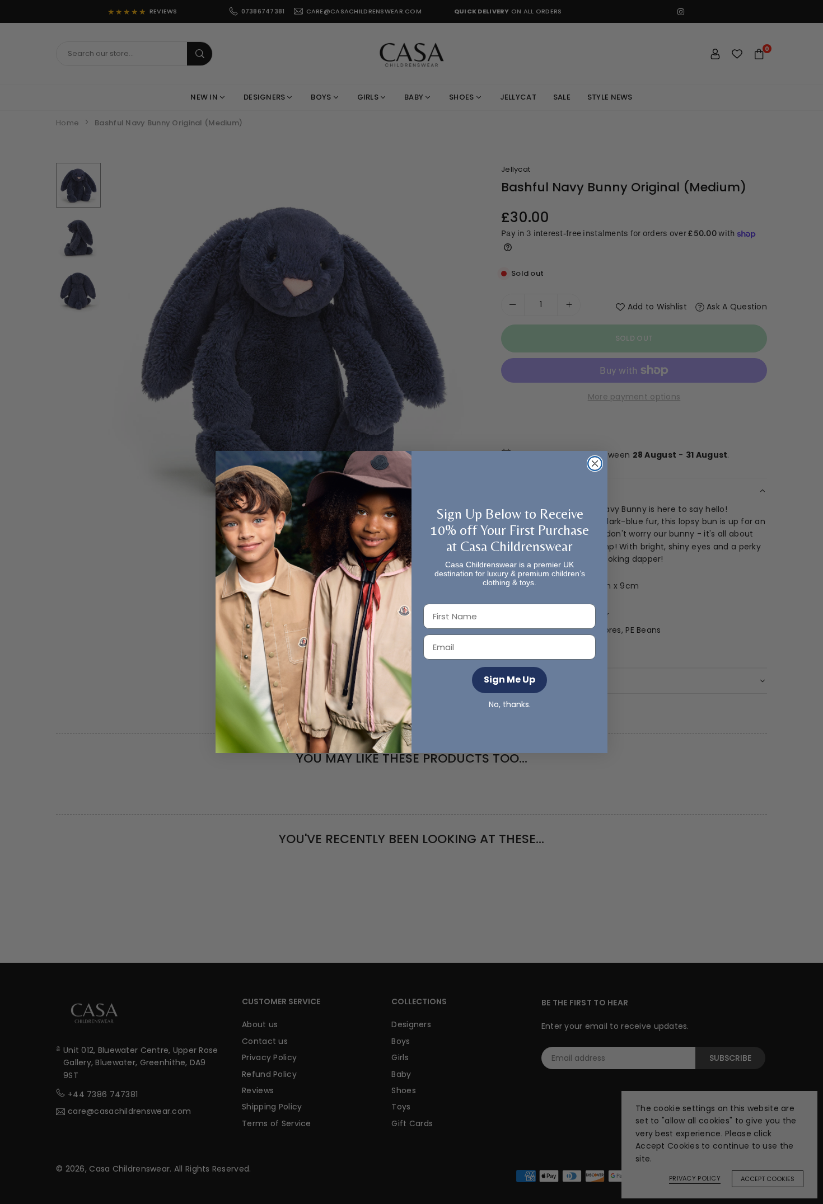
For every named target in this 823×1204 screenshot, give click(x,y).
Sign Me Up (509, 679)
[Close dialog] (595, 464)
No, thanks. (510, 704)
